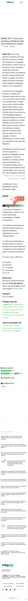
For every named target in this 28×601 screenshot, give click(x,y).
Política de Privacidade (8, 583)
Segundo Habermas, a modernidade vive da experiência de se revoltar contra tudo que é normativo (11, 438)
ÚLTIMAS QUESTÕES (7, 431)
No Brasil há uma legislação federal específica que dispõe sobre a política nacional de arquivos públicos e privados (14, 473)
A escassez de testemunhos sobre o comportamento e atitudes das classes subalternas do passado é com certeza (14, 536)
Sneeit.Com (16, 598)
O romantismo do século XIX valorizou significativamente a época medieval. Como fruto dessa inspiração (13, 553)
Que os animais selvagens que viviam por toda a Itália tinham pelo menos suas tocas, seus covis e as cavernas (14, 454)
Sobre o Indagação (20, 583)
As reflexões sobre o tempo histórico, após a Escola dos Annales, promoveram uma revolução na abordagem (13, 519)
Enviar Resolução (8, 586)
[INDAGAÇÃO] (10, 3)
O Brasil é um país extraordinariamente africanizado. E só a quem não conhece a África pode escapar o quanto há (16, 527)
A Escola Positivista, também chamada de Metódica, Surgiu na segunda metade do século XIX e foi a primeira (14, 494)
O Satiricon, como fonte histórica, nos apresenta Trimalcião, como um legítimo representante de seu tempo (13, 544)
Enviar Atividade (20, 586)
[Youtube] (6, 589)
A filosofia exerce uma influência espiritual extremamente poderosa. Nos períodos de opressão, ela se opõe (14, 511)
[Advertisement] (14, 21)
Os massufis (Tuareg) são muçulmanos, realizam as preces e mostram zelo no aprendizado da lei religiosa (13, 503)
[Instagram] (2, 589)
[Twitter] (10, 589)
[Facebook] (14, 589)
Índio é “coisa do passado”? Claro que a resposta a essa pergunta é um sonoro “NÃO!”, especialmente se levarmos (14, 446)
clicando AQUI (17, 289)
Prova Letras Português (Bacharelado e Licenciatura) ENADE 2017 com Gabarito (12, 328)
